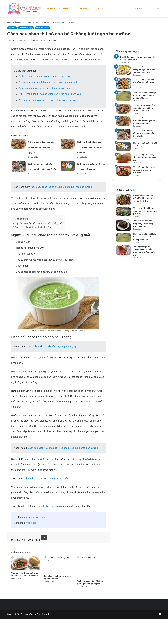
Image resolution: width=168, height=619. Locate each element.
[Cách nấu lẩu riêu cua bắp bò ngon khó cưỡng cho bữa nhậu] (123, 171)
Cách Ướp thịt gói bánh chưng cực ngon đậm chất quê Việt (145, 211)
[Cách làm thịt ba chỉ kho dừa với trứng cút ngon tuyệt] (123, 83)
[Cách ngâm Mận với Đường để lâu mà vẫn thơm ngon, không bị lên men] (123, 250)
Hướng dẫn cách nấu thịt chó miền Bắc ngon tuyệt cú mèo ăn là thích (144, 198)
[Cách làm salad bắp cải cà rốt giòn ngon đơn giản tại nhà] (91, 567)
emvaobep (16, 121)
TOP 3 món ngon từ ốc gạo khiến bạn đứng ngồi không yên (50, 94)
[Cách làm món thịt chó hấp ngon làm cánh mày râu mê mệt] (18, 166)
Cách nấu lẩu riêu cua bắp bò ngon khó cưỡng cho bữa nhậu (144, 170)
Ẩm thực (49, 8)
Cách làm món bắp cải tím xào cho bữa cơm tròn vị (45, 88)
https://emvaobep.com (33, 517)
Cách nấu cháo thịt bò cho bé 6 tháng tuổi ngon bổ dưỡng (61, 187)
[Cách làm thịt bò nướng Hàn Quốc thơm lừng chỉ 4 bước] (123, 158)
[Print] (44, 537)
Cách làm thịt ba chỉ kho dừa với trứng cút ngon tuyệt (143, 82)
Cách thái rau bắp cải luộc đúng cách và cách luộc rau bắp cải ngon (144, 95)
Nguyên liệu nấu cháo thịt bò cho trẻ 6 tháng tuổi (38, 223)
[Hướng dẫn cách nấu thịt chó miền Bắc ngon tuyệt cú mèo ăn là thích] (123, 199)
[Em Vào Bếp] (24, 8)
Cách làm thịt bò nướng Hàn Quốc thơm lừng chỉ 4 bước (144, 157)
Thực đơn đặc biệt (42, 28)
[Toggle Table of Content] (59, 218)
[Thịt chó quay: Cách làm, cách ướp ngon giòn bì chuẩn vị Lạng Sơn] (18, 144)
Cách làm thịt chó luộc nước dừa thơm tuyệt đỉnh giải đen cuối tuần (90, 147)
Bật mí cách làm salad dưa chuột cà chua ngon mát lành (48, 82)
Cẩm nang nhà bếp (86, 8)
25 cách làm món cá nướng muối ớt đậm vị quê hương (47, 100)
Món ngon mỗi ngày (67, 8)
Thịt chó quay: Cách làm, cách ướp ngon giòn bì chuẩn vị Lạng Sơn (41, 147)
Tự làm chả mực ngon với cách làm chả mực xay (44, 76)
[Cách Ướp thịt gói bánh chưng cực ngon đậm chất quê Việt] (123, 211)
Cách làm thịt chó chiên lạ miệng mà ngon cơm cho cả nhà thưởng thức (144, 69)
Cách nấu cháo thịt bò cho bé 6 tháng (33, 227)
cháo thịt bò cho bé (47, 506)
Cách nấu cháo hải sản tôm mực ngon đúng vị (51, 346)
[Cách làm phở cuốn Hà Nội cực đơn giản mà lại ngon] (68, 166)
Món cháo (27, 22)
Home (11, 22)
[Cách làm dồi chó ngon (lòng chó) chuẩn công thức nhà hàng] (123, 225)
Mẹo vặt (101, 8)
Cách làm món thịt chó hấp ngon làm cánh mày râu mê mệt (143, 133)
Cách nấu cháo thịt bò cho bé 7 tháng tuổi (46, 478)
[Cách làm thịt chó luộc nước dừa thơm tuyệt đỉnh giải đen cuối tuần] (68, 144)
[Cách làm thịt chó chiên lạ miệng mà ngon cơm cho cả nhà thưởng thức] (123, 70)
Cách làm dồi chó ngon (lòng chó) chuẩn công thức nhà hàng (143, 223)
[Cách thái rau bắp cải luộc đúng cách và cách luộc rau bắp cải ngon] (123, 96)
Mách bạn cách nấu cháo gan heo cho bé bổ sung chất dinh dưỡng (62, 448)
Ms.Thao (12, 41)
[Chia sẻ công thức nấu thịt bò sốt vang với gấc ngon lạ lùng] (25, 563)
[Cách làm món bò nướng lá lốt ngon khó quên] (58, 565)
